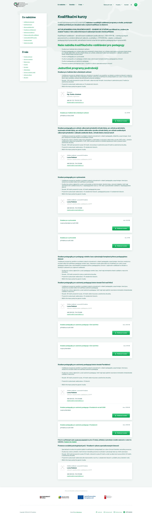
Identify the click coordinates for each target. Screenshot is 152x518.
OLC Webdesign (78, 512)
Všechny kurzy (118, 512)
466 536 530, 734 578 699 (74, 163)
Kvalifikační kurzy (28, 24)
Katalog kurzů (108, 512)
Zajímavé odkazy (28, 75)
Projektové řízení (28, 40)
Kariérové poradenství (29, 32)
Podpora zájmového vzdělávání (31, 35)
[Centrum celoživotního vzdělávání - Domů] (26, 4)
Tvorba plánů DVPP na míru (30, 37)
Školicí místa (27, 62)
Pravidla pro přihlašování (30, 29)
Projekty (118, 4)
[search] (135, 4)
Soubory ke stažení (28, 43)
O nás (80, 4)
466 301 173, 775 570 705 (74, 100)
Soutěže (72, 4)
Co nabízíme (61, 4)
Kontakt (126, 4)
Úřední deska (27, 69)
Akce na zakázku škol (29, 27)
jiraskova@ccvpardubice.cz (75, 102)
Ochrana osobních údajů (29, 72)
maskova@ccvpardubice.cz (75, 165)
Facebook (99, 512)
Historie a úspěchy (28, 59)
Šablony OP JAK (108, 4)
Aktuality (26, 77)
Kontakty (26, 67)
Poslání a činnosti (28, 56)
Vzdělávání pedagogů (29, 22)
